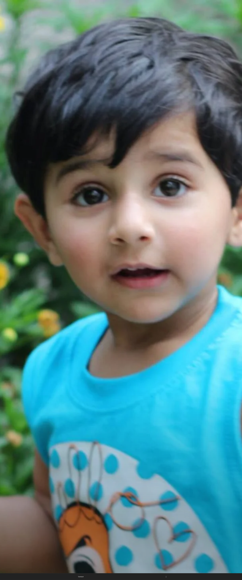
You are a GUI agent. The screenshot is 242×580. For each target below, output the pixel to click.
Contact (81, 576)
